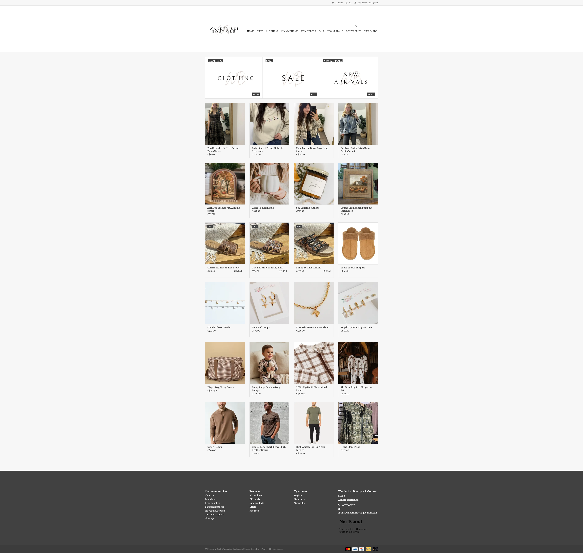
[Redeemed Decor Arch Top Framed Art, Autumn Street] (225, 183)
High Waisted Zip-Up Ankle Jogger (310, 448)
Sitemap (209, 518)
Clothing (272, 31)
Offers (252, 506)
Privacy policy (212, 503)
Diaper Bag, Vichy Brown (220, 387)
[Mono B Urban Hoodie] (225, 423)
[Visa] (354, 549)
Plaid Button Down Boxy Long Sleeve (312, 150)
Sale (321, 31)
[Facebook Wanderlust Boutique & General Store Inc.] (288, 477)
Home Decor (308, 31)
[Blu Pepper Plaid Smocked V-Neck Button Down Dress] (225, 124)
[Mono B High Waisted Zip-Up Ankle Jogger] (314, 423)
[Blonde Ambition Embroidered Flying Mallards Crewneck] (269, 124)
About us (209, 495)
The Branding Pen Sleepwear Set (356, 389)
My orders (299, 499)
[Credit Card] (361, 549)
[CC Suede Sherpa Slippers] (358, 243)
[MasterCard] (347, 549)
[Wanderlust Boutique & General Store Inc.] (223, 28)
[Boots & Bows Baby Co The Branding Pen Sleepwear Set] (358, 363)
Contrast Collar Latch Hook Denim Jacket (355, 150)
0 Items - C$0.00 (343, 3)
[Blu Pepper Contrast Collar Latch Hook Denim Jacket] (358, 124)
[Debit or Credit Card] (375, 549)
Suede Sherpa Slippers (353, 267)
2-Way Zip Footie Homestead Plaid (311, 389)
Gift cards (370, 31)
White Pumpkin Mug (263, 207)
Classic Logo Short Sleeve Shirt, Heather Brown (269, 448)
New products (256, 503)
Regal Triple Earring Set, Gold (357, 327)
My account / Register (368, 3)
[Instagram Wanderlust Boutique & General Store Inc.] (294, 477)
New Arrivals (335, 31)
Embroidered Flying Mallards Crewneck (267, 150)
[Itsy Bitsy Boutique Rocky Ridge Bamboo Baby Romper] (269, 363)
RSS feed (254, 510)
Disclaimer (210, 499)
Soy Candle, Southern (307, 207)
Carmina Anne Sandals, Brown (223, 267)
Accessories (353, 31)
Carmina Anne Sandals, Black (267, 267)
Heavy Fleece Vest (350, 447)
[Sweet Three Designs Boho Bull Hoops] (269, 303)
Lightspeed (278, 549)
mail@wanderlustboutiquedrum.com (357, 512)
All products (255, 495)
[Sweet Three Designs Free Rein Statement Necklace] (314, 303)
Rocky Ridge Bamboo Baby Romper (266, 389)
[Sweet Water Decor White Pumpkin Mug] (269, 183)
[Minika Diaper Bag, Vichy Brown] (225, 363)
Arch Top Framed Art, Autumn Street (223, 209)
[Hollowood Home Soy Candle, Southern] (314, 183)
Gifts (260, 31)
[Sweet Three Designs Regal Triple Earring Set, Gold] (358, 303)
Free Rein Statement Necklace (312, 327)
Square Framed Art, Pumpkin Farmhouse (356, 209)
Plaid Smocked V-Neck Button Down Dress (223, 150)
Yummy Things (289, 31)
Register (298, 495)
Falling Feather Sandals (308, 267)
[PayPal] (368, 549)
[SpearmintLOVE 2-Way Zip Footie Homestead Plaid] (314, 363)
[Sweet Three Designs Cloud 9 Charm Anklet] (225, 303)
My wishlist (299, 503)
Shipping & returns (215, 510)
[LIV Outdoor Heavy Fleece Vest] (358, 423)
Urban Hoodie (214, 447)
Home (250, 31)
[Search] (356, 26)
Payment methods (214, 506)
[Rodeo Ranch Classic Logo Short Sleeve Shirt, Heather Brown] (269, 423)
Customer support (214, 514)
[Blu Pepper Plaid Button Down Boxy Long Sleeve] (314, 124)
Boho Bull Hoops (261, 327)
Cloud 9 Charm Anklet (219, 327)
